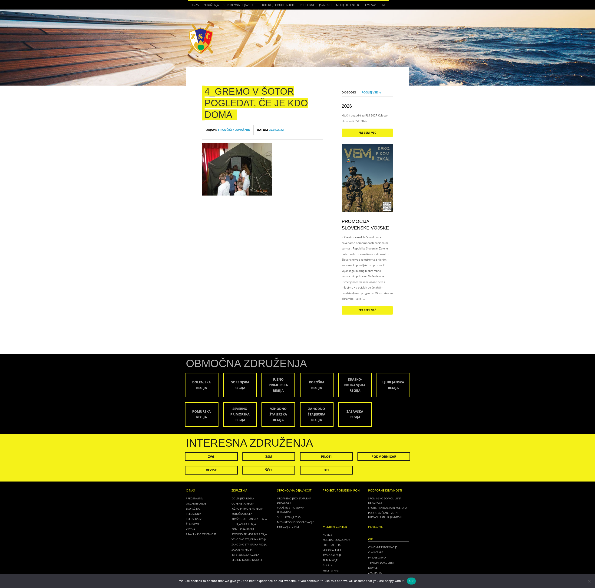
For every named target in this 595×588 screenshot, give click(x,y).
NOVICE (372, 567)
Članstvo (192, 524)
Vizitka (190, 529)
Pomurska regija (242, 529)
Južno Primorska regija (247, 508)
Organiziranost (197, 503)
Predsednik (193, 513)
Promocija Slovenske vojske (365, 224)
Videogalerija (332, 550)
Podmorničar (383, 456)
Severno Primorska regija (249, 534)
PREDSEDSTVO (377, 557)
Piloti (326, 456)
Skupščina (193, 508)
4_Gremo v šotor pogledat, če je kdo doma (256, 103)
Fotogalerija (331, 545)
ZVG (211, 456)
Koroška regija (241, 513)
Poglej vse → (371, 92)
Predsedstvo (195, 519)
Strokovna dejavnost (238, 6)
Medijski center (346, 6)
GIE (383, 6)
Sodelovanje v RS (289, 517)
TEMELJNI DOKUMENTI (381, 562)
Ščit (268, 470)
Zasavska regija (241, 549)
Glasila (328, 565)
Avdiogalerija (332, 555)
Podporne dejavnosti (314, 6)
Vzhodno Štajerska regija (249, 539)
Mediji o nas (331, 570)
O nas (193, 6)
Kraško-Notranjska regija (249, 519)
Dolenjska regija (242, 498)
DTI (326, 470)
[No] (589, 581)
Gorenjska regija (242, 503)
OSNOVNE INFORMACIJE (382, 547)
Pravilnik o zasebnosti (201, 534)
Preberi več (367, 133)
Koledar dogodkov (336, 539)
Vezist (211, 470)
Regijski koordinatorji (246, 559)
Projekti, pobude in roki (278, 5)
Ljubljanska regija (243, 524)
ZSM (268, 456)
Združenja (210, 6)
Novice (327, 534)
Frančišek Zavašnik (227, 130)
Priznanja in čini (288, 527)
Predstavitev (194, 498)
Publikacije (330, 560)
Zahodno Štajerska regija (249, 544)
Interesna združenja (245, 554)
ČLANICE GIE (375, 552)
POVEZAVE (370, 5)
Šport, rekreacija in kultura (387, 507)
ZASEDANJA (375, 573)
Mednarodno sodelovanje (295, 522)
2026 (347, 106)
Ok (411, 581)
